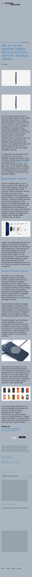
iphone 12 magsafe (12, 449)
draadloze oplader (17, 446)
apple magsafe (8, 446)
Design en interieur (6, 42)
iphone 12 (4, 449)
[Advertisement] (16, 23)
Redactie (5, 64)
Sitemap (19, 568)
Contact (8, 568)
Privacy (13, 568)
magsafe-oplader (11, 451)
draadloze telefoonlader (16, 447)
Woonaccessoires (15, 42)
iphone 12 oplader (21, 449)
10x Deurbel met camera (11, 428)
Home (3, 568)
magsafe (4, 451)
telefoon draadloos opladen (23, 451)
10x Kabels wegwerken (10, 430)
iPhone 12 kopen (22, 162)
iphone (24, 447)
